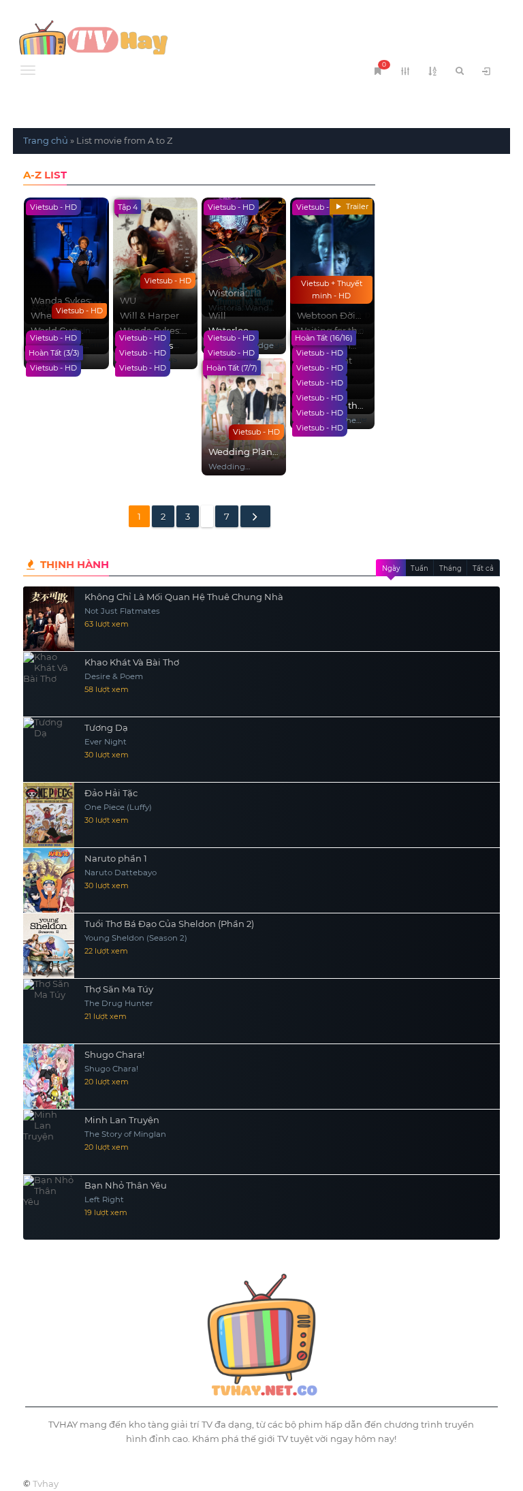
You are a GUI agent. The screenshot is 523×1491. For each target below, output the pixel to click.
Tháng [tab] (450, 568)
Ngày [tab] (391, 568)
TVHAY (137, 44)
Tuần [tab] (419, 568)
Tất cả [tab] (483, 568)
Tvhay (46, 1483)
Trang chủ (45, 140)
